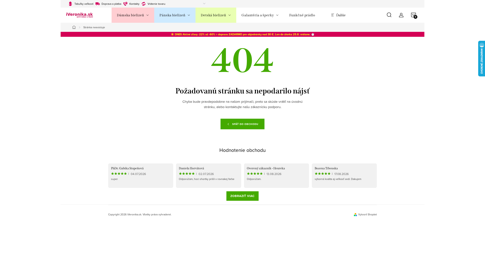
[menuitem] (133, 15)
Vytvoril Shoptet (367, 214)
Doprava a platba (111, 4)
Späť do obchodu (245, 124)
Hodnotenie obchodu (242, 150)
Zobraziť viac (242, 196)
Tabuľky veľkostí (83, 4)
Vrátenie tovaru (156, 4)
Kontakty (134, 4)
